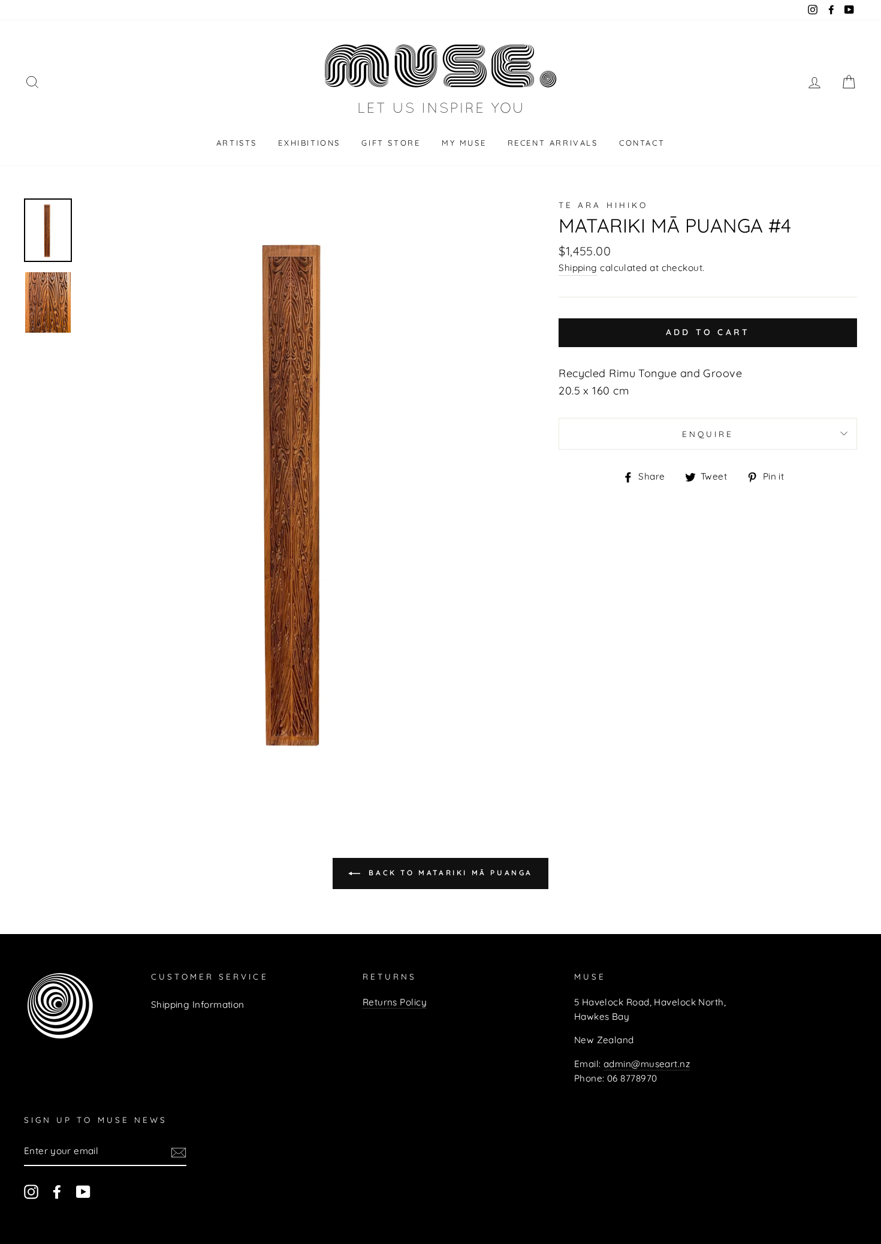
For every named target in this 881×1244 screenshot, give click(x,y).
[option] (300, 490)
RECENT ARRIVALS (553, 142)
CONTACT (642, 142)
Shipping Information (198, 1004)
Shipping (578, 267)
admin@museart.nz (647, 1064)
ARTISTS (236, 142)
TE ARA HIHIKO (603, 205)
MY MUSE (464, 142)
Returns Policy (395, 1002)
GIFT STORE (390, 142)
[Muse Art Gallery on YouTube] (83, 1191)
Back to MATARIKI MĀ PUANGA (449, 872)
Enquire (708, 434)
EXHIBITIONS (309, 142)
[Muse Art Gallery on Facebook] (57, 1191)
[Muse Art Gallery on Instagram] (31, 1191)
